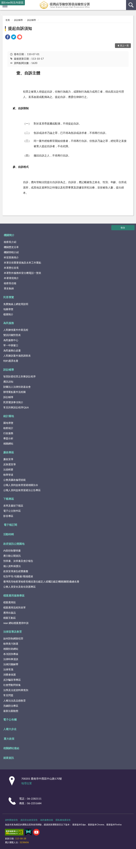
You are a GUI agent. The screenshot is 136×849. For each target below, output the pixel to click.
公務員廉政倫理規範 (14, 480)
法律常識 (8, 669)
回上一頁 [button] (124, 46)
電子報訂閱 (10, 525)
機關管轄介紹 (11, 252)
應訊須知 (8, 382)
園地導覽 (8, 423)
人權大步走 (10, 729)
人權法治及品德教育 (14, 701)
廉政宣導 (8, 459)
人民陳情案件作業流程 (15, 330)
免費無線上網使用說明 (15, 304)
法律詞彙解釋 (10, 664)
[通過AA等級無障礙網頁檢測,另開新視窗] (14, 833)
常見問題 (8, 695)
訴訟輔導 (18, 20)
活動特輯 (8, 534)
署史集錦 (9, 288)
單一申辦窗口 (10, 345)
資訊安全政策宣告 (29, 820)
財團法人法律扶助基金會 (17, 387)
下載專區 (8, 499)
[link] (7, 37)
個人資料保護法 (12, 566)
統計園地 (8, 416)
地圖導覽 (8, 309)
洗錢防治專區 (10, 706)
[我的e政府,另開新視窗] (28, 833)
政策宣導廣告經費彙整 (15, 571)
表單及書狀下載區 (13, 506)
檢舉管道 (8, 475)
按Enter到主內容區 (12, 2)
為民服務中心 (10, 340)
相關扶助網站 (10, 649)
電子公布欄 (10, 719)
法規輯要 (8, 469)
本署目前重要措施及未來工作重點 (22, 263)
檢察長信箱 (10, 283)
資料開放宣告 (11, 820)
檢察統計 (8, 428)
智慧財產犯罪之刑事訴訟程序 (19, 376)
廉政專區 (8, 452)
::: (1, 14)
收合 (123, 228)
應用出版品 (9, 613)
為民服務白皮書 (12, 350)
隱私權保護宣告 (63, 820)
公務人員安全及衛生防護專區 (19, 587)
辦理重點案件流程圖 (14, 392)
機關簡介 (9, 235)
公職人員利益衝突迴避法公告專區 (22, 490)
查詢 (131, 5)
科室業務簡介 (11, 257)
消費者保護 (9, 675)
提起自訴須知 (20, 29)
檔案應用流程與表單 (14, 607)
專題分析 (8, 438)
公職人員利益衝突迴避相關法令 (20, 485)
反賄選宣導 (9, 464)
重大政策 (9, 738)
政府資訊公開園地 (14, 544)
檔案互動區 (9, 618)
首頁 (7, 20)
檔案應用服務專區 (14, 595)
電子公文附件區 (12, 511)
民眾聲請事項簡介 (13, 402)
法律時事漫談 (10, 659)
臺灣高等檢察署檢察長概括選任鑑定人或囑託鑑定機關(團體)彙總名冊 (41, 581)
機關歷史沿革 (11, 247)
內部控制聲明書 (12, 551)
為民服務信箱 (46, 820)
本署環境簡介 (11, 278)
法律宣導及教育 (12, 631)
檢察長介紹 (10, 242)
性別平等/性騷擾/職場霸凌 (18, 576)
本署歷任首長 (11, 268)
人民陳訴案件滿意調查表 (17, 356)
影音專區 (8, 516)
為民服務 (8, 323)
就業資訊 (8, 758)
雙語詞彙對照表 (12, 335)
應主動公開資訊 (12, 556)
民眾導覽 (8, 297)
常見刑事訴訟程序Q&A (16, 407)
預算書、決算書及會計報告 (18, 561)
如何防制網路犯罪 (13, 638)
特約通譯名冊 (10, 361)
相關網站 (8, 443)
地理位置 (26, 783)
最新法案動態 (10, 711)
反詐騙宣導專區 (12, 680)
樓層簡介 (8, 314)
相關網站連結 (11, 748)
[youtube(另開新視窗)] (36, 833)
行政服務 (8, 433)
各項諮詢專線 (10, 654)
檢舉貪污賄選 (10, 644)
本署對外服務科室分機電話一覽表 (22, 273)
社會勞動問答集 (12, 685)
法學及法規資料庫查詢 (15, 690)
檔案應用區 (9, 602)
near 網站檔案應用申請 (16, 623)
